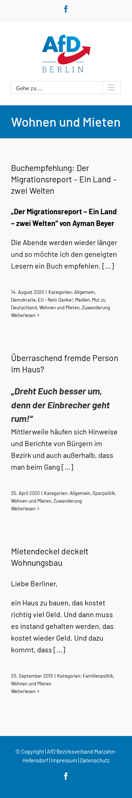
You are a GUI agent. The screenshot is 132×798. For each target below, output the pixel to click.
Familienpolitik (98, 676)
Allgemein (84, 292)
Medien (82, 300)
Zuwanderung (96, 307)
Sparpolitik (103, 493)
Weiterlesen (23, 315)
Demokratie (23, 300)
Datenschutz (95, 760)
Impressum (64, 760)
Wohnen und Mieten (59, 307)
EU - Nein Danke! (55, 300)
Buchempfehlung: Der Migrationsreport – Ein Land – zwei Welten (64, 179)
